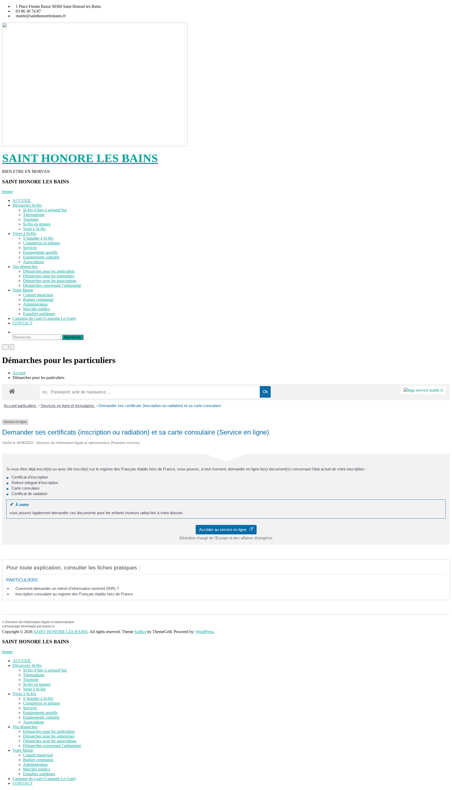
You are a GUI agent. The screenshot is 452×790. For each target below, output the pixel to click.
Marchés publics (36, 309)
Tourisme (30, 219)
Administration (35, 304)
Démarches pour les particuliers (49, 271)
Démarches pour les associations (49, 280)
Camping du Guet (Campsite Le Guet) (44, 318)
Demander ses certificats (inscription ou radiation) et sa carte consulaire (160, 405)
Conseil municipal (38, 295)
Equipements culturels (41, 257)
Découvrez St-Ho (27, 205)
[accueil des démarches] (12, 391)
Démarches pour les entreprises (48, 276)
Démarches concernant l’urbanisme (52, 285)
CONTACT (23, 323)
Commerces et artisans (41, 243)
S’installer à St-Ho (38, 238)
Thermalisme (33, 214)
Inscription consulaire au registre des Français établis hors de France (74, 594)
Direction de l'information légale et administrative (39, 622)
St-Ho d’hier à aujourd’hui (45, 210)
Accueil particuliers (20, 405)
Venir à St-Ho (34, 229)
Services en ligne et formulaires (68, 405)
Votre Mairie (23, 290)
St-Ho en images (36, 224)
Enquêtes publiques (39, 313)
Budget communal (38, 299)
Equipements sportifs (40, 252)
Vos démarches (25, 266)
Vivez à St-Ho (24, 233)
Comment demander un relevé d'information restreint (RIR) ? (67, 588)
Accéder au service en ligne (224, 529)
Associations (33, 262)
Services (30, 247)
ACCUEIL (22, 200)
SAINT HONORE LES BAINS (80, 158)
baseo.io (48, 626)
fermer (7, 191)
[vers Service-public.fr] (423, 390)
